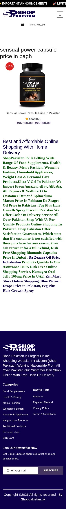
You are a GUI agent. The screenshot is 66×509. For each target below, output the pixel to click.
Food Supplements (14, 391)
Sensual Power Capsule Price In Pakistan (33, 113)
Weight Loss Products (15, 420)
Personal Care (11, 432)
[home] (19, 13)
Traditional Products (14, 426)
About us (38, 396)
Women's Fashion (13, 408)
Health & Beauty (12, 397)
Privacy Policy (41, 408)
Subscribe (50, 470)
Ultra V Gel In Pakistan (36, 182)
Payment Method (43, 402)
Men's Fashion (11, 402)
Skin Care (8, 437)
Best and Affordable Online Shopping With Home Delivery (30, 147)
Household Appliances (15, 414)
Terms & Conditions (44, 413)
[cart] (23, 24)
